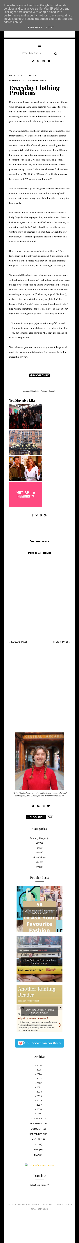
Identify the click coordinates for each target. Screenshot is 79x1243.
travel (39, 861)
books (39, 847)
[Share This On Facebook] (32, 515)
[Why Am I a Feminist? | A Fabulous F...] (25, 506)
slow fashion (39, 857)
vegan (39, 866)
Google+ (52, 391)
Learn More (34, 27)
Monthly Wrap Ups (39, 838)
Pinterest (44, 391)
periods (39, 852)
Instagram (26, 391)
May (36, 1155)
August (36, 1139)
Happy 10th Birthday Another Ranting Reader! (39, 1011)
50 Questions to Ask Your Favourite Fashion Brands (39, 912)
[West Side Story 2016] (25, 427)
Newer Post (18, 642)
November (36, 1123)
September (36, 1134)
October (36, 1129)
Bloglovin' (35, 391)
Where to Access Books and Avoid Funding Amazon (39, 961)
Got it (50, 27)
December (36, 1118)
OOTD (39, 843)
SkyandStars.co (39, 1209)
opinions (32, 76)
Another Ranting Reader (40, 1204)
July (36, 1144)
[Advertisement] (39, 692)
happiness (16, 76)
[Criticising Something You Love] (25, 453)
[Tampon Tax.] (25, 480)
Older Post (61, 642)
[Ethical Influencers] (39, 1165)
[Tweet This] (37, 515)
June (36, 1150)
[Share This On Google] (45, 515)
